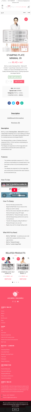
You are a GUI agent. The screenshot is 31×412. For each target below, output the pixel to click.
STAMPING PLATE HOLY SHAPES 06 (7, 272)
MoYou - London (18, 93)
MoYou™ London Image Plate (13, 244)
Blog (2, 320)
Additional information (15, 118)
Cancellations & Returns (7, 375)
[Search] (2, 8)
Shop (2, 315)
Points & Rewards (5, 369)
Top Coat (3, 356)
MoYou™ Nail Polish (11, 236)
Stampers (3, 359)
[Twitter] (13, 103)
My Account (4, 318)
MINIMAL (21, 95)
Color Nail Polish (5, 352)
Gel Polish (3, 332)
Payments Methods (6, 371)
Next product (29, 12)
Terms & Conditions (6, 378)
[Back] (2, 12)
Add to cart (18, 81)
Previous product (25, 12)
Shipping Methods (5, 373)
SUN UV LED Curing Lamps (7, 337)
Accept (15, 409)
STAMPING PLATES (13, 95)
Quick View (13, 258)
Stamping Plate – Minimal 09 (16, 131)
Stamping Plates (5, 349)
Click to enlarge (25, 40)
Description (15, 113)
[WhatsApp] (21, 103)
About (2, 313)
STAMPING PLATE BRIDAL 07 (23, 272)
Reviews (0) (15, 123)
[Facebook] (9, 103)
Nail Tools (3, 342)
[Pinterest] (17, 103)
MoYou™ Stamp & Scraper (12, 242)
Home (2, 311)
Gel (2, 330)
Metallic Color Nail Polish (7, 354)
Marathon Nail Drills (6, 335)
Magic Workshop (5, 361)
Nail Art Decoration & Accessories (9, 339)
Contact (3, 322)
